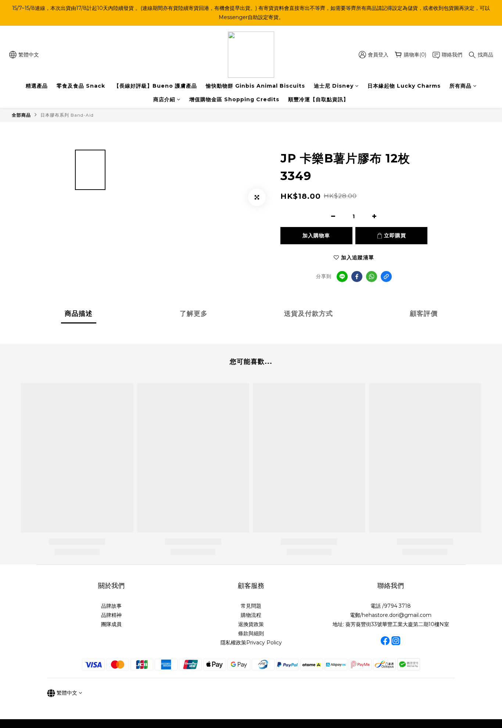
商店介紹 (164, 99)
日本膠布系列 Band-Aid (67, 115)
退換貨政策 (251, 624)
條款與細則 (251, 633)
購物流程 (251, 615)
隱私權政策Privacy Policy (251, 642)
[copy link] (386, 276)
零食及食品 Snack (81, 86)
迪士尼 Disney (334, 86)
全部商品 (21, 115)
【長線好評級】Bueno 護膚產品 (155, 86)
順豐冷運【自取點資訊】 (318, 99)
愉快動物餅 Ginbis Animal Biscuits (255, 86)
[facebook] (356, 276)
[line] (342, 276)
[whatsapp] (371, 276)
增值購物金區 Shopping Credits (234, 99)
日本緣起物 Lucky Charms (404, 86)
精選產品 (37, 86)
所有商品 (460, 86)
